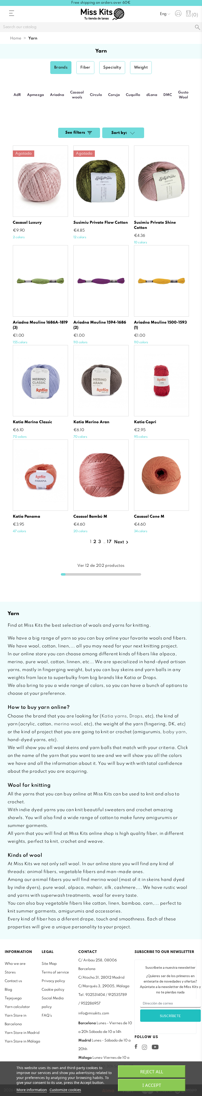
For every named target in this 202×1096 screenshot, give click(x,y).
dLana (151, 95)
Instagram (144, 1047)
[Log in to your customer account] (178, 13)
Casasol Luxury (27, 223)
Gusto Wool (183, 95)
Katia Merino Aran (91, 422)
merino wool (67, 724)
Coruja (114, 95)
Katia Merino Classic (32, 422)
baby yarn (174, 732)
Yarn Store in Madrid (22, 1033)
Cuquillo (133, 95)
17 (109, 542)
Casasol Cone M (149, 517)
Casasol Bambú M (90, 517)
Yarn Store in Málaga (22, 1041)
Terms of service (55, 972)
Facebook (136, 1046)
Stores (10, 972)
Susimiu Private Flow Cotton (100, 223)
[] (198, 28)
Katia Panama (26, 517)
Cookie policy (53, 989)
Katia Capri (145, 422)
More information (32, 1089)
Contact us (13, 981)
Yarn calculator (17, 1007)
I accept (151, 1085)
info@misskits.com (93, 1013)
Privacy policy (53, 981)
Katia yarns (114, 716)
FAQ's (47, 1015)
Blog (8, 989)
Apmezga (35, 95)
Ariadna (57, 95)
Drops (135, 716)
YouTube (155, 1046)
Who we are (15, 964)
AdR (17, 95)
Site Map (49, 964)
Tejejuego (13, 998)
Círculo (96, 95)
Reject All (151, 1072)
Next (122, 542)
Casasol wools (77, 95)
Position (132, 133)
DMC (167, 95)
